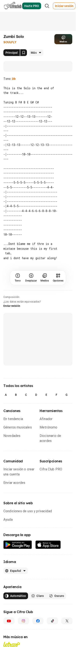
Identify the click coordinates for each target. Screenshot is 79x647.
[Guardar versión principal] (23, 52)
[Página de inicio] (12, 6)
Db (14, 78)
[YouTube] (9, 621)
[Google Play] (17, 544)
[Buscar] (47, 6)
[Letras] (11, 644)
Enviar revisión (11, 305)
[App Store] (48, 544)
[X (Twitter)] (66, 621)
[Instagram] (23, 621)
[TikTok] (52, 621)
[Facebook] (38, 621)
